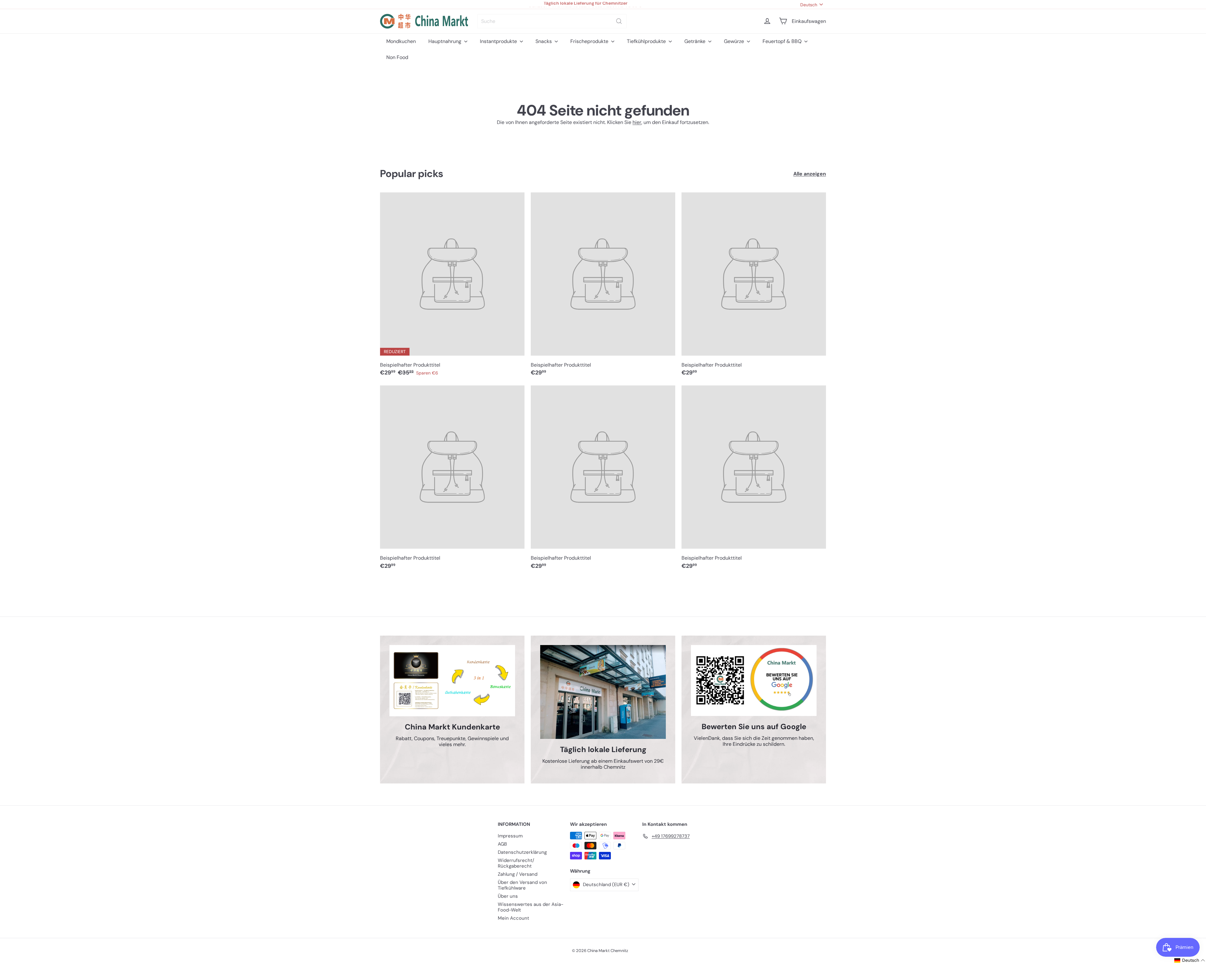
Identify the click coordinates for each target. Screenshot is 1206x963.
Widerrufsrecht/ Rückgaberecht (516, 863)
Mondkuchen (401, 41)
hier (637, 122)
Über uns (508, 896)
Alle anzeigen (809, 174)
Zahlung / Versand (517, 874)
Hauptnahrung (445, 41)
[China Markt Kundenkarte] (452, 680)
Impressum (510, 836)
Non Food (397, 57)
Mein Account (513, 918)
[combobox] (552, 21)
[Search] (619, 21)
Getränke (695, 41)
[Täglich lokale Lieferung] (603, 692)
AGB (502, 844)
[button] (1190, 960)
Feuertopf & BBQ (783, 41)
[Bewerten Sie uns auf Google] (754, 680)
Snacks (544, 41)
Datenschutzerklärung (522, 852)
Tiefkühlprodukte (647, 41)
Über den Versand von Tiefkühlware (522, 885)
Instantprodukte (499, 41)
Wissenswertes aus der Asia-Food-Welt (530, 907)
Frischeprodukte (590, 41)
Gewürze (734, 41)
